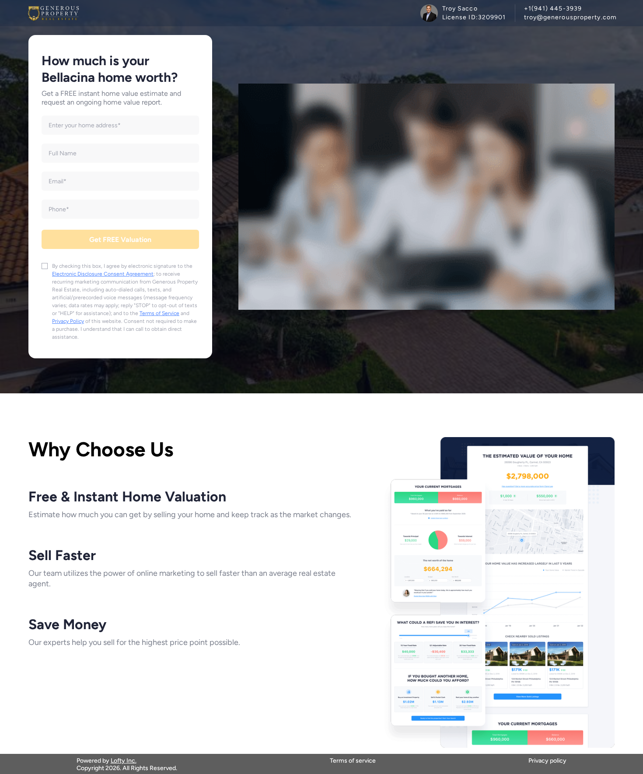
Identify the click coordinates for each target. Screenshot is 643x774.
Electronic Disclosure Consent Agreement (103, 274)
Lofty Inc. (123, 760)
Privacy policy (547, 760)
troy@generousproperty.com (570, 17)
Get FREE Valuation (120, 239)
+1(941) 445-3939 (553, 8)
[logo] (53, 13)
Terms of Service (159, 313)
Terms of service (353, 760)
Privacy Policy (68, 321)
